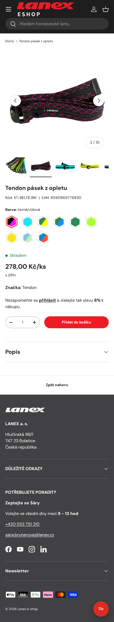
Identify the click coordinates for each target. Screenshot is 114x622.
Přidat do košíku (76, 322)
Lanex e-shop (27, 609)
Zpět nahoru (57, 384)
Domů (9, 41)
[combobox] (57, 23)
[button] (105, 9)
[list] (57, 100)
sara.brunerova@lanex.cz (29, 535)
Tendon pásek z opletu (36, 41)
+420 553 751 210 (22, 524)
